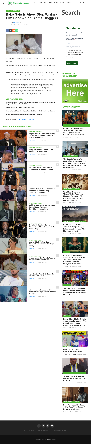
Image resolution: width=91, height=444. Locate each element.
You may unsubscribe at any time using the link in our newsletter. (74, 57)
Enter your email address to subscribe (74, 39)
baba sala (24, 119)
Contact (39, 431)
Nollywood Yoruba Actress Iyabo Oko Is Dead (20, 107)
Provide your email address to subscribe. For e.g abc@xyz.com (73, 47)
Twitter (64, 431)
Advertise (32, 431)
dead (29, 119)
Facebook (57, 431)
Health (62, 2)
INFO (68, 2)
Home (34, 2)
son (33, 119)
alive (18, 119)
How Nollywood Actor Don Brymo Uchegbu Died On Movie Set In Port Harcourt (30, 111)
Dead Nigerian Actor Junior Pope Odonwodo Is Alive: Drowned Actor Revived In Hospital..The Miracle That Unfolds (30, 103)
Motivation (48, 2)
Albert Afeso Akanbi (70, 354)
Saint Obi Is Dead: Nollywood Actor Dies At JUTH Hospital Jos (25, 114)
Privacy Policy (48, 431)
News (56, 2)
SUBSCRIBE (71, 63)
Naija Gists (16, 22)
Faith (40, 2)
